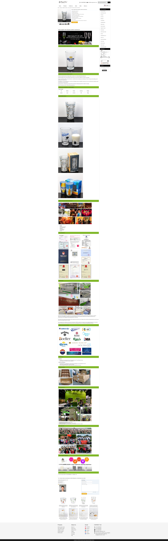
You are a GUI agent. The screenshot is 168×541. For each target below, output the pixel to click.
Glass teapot (102, 41)
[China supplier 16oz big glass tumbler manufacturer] (64, 15)
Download (73, 534)
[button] (109, 57)
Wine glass (102, 18)
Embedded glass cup (103, 35)
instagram (85, 527)
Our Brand (73, 532)
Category (61, 7)
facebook (85, 533)
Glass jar (102, 33)
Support (72, 531)
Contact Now (75, 22)
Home (58, 7)
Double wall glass (103, 26)
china (60, 478)
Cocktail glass (102, 20)
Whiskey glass (102, 24)
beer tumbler (83, 478)
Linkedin (85, 530)
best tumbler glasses (67, 478)
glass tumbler (63, 478)
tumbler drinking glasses (73, 478)
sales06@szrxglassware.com (92, 2)
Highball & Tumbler (65, 7)
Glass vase (102, 37)
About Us (72, 527)
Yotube (85, 532)
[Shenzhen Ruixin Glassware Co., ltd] (63, 2)
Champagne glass (103, 22)
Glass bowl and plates (103, 39)
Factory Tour (73, 528)
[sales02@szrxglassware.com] (58, 484)
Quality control (73, 529)
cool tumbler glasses (79, 478)
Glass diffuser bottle (61, 528)
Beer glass (102, 16)
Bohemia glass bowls (61, 527)
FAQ (72, 535)
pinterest (85, 528)
